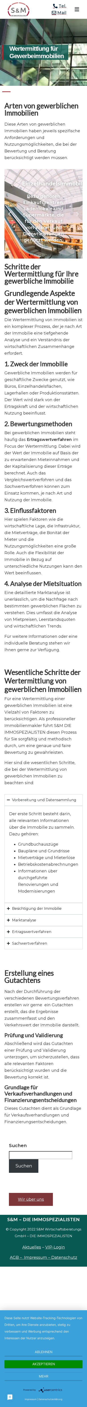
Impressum (31, 1399)
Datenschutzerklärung (50, 1399)
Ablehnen (43, 1352)
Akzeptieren (43, 1364)
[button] (77, 9)
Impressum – (37, 1257)
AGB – (17, 1257)
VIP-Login (55, 1247)
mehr (43, 1376)
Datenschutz (64, 1257)
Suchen (18, 1145)
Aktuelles (31, 1247)
